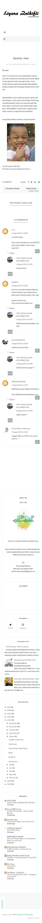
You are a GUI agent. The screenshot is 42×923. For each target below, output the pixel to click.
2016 (9, 717)
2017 (9, 714)
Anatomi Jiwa (12, 820)
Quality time (13, 761)
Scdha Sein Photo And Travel (18, 855)
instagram (22, 628)
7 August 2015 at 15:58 (20, 432)
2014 (9, 781)
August (12, 736)
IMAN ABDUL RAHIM (15, 837)
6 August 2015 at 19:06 (24, 319)
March (11, 774)
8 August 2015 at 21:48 (24, 411)
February (12, 778)
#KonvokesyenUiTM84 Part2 (25, 660)
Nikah (11, 753)
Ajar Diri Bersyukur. (13, 830)
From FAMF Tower (14, 809)
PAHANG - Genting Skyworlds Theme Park (21, 857)
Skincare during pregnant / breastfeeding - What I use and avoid (21, 839)
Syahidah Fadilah (21, 428)
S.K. (14, 230)
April (10, 771)
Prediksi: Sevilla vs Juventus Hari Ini (19, 849)
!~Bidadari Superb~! (14, 828)
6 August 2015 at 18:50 (20, 343)
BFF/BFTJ (12, 757)
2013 (9, 784)
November (13, 727)
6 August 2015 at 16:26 (20, 286)
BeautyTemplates (25, 915)
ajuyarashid (18, 340)
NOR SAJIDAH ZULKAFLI (16, 847)
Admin (15, 282)
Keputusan (13, 744)
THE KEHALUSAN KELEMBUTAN (24, 259)
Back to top (33, 918)
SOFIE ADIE (11, 801)
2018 (9, 710)
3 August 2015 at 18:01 (20, 233)
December (13, 723)
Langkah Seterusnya (16, 740)
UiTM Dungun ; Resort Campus (17, 647)
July (10, 765)
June (11, 768)
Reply (37, 251)
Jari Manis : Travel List (15, 873)
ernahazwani (19, 381)
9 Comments (7, 182)
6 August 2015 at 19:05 (24, 264)
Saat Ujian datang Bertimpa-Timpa (26, 679)
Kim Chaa (10, 864)
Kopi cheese (11, 866)
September (13, 733)
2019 (9, 707)
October (12, 730)
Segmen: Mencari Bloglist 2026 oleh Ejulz (21, 802)
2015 (9, 720)
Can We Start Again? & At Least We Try (20, 822)
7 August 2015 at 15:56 (20, 385)
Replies (12, 253)
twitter (10, 628)
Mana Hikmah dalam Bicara (18, 748)
